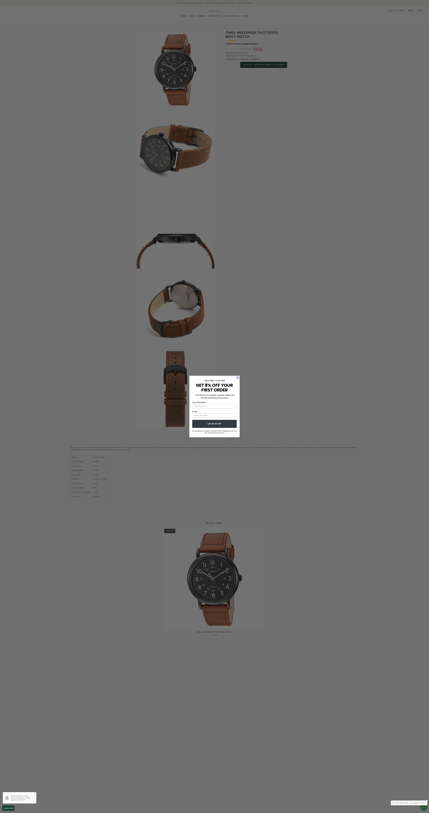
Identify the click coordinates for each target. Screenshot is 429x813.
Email (194, 412)
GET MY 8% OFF (214, 424)
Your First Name (199, 402)
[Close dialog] (238, 378)
